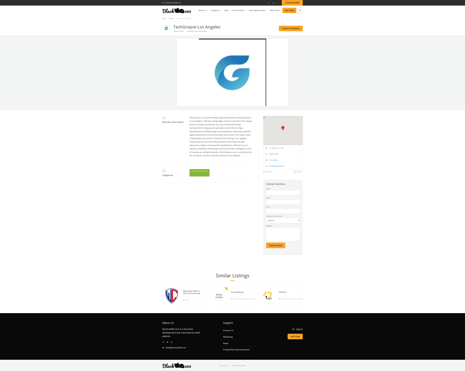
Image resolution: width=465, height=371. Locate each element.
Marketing (228, 336)
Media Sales (275, 10)
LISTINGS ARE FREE (292, 3)
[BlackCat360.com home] (176, 10)
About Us (202, 10)
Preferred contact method (274, 216)
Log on (299, 329)
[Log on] (300, 10)
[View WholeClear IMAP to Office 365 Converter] (171, 295)
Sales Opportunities (257, 10)
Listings (170, 18)
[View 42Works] (267, 295)
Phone (268, 207)
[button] (282, 128)
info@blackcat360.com (176, 347)
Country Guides (238, 10)
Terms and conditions (239, 365)
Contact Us (228, 330)
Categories (215, 10)
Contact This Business (291, 28)
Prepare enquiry (275, 245)
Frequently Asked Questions (236, 349)
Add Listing (289, 10)
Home (164, 18)
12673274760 (273, 154)
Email (268, 198)
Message (269, 226)
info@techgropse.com (277, 166)
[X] (277, 3)
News (226, 10)
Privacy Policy (223, 365)
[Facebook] (273, 3)
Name (268, 189)
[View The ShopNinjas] (219, 295)
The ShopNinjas (237, 292)
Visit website (273, 160)
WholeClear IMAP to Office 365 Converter (191, 292)
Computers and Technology (199, 171)
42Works (282, 292)
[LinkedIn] (268, 3)
